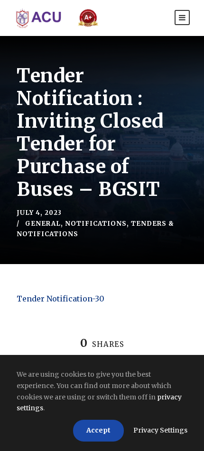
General (43, 224)
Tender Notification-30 (60, 298)
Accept (98, 430)
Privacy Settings (160, 430)
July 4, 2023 (39, 213)
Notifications (96, 224)
